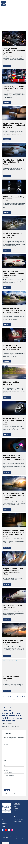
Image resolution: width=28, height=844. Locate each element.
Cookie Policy (23, 837)
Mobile (3, 821)
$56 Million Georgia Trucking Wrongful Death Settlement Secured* (13, 347)
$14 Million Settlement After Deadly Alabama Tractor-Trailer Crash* (13, 495)
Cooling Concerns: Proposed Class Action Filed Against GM (14, 50)
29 (22, 696)
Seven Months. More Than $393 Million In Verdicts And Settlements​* (14, 125)
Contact (15, 813)
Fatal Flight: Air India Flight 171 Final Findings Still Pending (13, 162)
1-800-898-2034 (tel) (18, 819)
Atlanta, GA (8, 726)
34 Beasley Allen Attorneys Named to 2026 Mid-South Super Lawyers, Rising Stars (13, 532)
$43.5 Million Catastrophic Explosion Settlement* (13, 641)
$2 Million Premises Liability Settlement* (13, 198)
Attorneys (16, 810)
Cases (15, 806)
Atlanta (3, 819)
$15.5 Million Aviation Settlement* (11, 678)
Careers (7, 837)
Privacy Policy (17, 837)
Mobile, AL (12, 726)
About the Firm (17, 812)
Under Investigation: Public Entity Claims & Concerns (13, 88)
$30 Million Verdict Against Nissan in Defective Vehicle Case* (13, 420)
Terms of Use (14, 793)
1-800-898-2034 (9, 723)
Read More (7, 66)
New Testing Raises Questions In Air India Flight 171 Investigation (13, 273)
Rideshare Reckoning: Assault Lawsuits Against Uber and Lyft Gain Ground (13, 457)
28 (20, 696)
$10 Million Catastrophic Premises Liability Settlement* (12, 235)
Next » (14, 699)
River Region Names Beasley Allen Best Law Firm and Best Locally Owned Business (14, 311)
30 (24, 696)
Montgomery (4, 823)
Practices (16, 808)
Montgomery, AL (18, 726)
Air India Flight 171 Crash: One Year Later (12, 606)
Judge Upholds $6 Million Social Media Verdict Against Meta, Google (13, 571)
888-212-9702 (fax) (18, 821)
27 (17, 696)
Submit (7, 790)
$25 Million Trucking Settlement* (11, 383)
